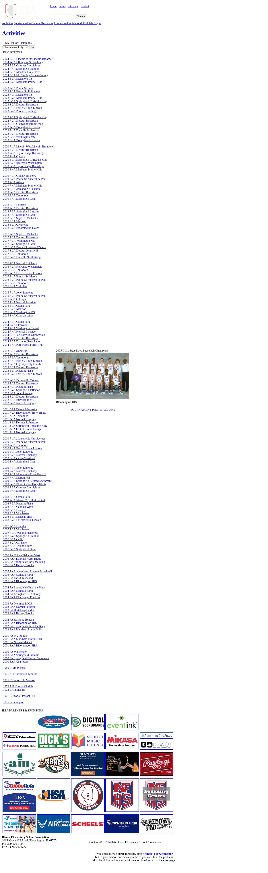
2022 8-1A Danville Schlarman (21, 130)
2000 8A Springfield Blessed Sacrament (26, 658)
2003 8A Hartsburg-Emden (18, 610)
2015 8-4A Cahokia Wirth (18, 315)
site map (73, 6)
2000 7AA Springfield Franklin (21, 655)
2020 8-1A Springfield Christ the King (25, 159)
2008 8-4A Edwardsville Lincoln (22, 519)
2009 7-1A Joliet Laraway (18, 467)
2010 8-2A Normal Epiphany (20, 454)
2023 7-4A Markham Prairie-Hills (22, 97)
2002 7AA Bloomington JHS (20, 622)
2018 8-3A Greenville (15, 224)
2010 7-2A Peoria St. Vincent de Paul (24, 441)
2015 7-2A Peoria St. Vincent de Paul (24, 295)
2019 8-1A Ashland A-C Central (21, 188)
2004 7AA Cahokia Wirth (18, 590)
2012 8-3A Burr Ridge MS (18, 399)
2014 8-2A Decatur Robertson (20, 338)
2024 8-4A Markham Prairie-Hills (22, 81)
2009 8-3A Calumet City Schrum (22, 487)
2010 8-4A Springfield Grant (19, 461)
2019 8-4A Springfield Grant (19, 198)
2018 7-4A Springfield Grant (19, 214)
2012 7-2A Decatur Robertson (20, 383)
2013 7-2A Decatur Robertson (20, 354)
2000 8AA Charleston (15, 661)
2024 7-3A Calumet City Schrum (22, 65)
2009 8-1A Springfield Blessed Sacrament (27, 480)
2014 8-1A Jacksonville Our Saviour (24, 334)
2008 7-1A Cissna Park (16, 496)
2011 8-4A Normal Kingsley (19, 432)
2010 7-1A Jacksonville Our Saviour (24, 438)
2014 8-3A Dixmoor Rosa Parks (21, 341)
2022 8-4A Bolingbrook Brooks (21, 140)
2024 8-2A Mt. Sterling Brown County (25, 75)
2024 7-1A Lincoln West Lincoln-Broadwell (28, 58)
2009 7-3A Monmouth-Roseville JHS (24, 474)
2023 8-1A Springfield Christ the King (25, 101)
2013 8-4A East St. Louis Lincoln (22, 373)
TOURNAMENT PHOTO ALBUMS (92, 409)
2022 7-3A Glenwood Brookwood (23, 123)
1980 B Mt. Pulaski (14, 667)
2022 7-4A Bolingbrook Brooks (21, 127)
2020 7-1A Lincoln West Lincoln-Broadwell (28, 146)
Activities (7, 23)
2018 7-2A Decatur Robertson (20, 208)
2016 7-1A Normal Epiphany (20, 263)
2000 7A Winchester (15, 651)
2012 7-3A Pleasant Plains (18, 386)
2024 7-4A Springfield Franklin (21, 68)
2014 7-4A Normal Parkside (19, 331)
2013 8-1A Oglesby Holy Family (22, 364)
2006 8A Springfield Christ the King (24, 561)
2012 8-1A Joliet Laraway (18, 393)
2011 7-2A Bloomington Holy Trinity (24, 412)
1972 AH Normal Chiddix (18, 686)
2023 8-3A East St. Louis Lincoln (22, 107)
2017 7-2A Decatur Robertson (20, 237)
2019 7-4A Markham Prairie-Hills (22, 185)
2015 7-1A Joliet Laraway (18, 292)
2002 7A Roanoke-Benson (18, 619)
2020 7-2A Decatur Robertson (20, 149)
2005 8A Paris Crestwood (18, 578)
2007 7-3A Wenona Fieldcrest (20, 532)
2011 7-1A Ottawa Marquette (20, 409)
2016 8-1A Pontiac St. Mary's (20, 276)
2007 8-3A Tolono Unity (17, 545)
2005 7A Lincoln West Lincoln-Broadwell (27, 571)
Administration (62, 23)
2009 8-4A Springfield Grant (19, 490)
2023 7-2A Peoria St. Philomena (21, 91)
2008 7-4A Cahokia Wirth (18, 506)
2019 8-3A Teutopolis (15, 195)
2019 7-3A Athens (13, 182)
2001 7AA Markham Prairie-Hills (22, 638)
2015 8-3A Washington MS (19, 312)
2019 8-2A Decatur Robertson (20, 192)
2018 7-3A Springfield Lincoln (21, 211)
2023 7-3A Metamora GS (17, 94)
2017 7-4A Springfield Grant (19, 243)
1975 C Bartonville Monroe (19, 680)
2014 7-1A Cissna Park (16, 321)
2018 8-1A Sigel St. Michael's (20, 218)
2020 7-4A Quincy (14, 156)
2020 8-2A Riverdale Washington (22, 162)
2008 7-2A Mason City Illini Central (24, 500)
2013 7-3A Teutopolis (15, 357)
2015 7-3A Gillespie (14, 299)
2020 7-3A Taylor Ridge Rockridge (23, 153)
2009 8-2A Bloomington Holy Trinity (24, 484)
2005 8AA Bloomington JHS (20, 581)
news (62, 6)
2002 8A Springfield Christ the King (24, 626)
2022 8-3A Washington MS (19, 137)
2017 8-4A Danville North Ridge (22, 257)
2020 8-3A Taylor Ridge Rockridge (23, 166)
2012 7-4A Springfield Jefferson (21, 390)
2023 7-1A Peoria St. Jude (18, 88)
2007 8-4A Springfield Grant (19, 549)
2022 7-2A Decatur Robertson (20, 120)
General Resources (42, 23)
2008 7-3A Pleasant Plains (18, 503)
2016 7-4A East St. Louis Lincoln (22, 273)
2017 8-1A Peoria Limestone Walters (24, 247)
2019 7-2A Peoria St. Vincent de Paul (24, 179)
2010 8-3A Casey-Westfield (19, 458)
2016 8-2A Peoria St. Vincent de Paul (24, 279)
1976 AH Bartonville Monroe (20, 674)
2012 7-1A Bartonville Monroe (21, 380)
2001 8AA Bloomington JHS (20, 645)
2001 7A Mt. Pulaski (15, 635)
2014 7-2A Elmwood (15, 325)
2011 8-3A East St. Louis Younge (22, 429)
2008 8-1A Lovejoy (14, 510)
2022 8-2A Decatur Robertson (20, 133)
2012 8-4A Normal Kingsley (19, 403)
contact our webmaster (158, 853)
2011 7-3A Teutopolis (15, 415)
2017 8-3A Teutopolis (15, 253)
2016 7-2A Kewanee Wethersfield (22, 266)
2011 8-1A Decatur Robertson (20, 422)
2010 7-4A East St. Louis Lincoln (22, 448)
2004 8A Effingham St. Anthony (22, 594)
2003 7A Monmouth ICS (17, 603)
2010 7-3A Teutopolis (15, 445)
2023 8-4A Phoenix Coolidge (20, 111)
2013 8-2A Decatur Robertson (20, 367)
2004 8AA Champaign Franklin (21, 597)
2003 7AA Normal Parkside (19, 606)
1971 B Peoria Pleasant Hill (19, 695)
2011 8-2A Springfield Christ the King (25, 425)
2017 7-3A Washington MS (19, 240)
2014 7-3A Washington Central (21, 328)
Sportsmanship (22, 23)
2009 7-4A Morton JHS (16, 477)
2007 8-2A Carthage (15, 542)
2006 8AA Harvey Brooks (18, 565)
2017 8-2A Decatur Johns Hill (20, 250)
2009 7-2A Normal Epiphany (20, 471)
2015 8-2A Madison (14, 308)
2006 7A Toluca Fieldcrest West (21, 555)
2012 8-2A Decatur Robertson (20, 396)
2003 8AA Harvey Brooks (18, 613)
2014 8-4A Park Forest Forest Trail (23, 344)
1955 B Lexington (13, 702)
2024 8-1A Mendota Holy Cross (21, 72)
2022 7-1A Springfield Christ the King (25, 117)
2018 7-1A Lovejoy (14, 204)
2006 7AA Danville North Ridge (22, 558)
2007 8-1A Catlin (13, 539)
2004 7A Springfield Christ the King (24, 587)
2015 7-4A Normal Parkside (19, 302)
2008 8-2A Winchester (16, 513)
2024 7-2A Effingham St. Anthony (23, 62)
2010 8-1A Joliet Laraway (18, 451)
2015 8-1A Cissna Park (16, 305)
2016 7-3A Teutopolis (15, 269)
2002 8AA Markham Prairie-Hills (22, 629)
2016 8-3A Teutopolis (15, 283)
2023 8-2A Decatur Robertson (20, 104)
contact (85, 6)
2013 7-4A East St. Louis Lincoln (22, 360)
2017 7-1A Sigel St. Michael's (20, 234)
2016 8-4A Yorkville (15, 286)
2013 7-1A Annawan (15, 350)
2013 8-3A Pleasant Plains (18, 370)
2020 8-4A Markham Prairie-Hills (22, 169)
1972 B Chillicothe (14, 689)
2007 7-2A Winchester (16, 529)
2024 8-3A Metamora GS (17, 78)
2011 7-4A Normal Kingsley (19, 419)
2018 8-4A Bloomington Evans (21, 227)
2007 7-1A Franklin (14, 526)
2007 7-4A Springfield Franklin (21, 536)
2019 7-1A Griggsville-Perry (19, 175)
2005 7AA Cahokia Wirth (18, 574)
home (53, 6)
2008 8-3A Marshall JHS (17, 516)
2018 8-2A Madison (14, 221)
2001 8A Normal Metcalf (17, 642)
